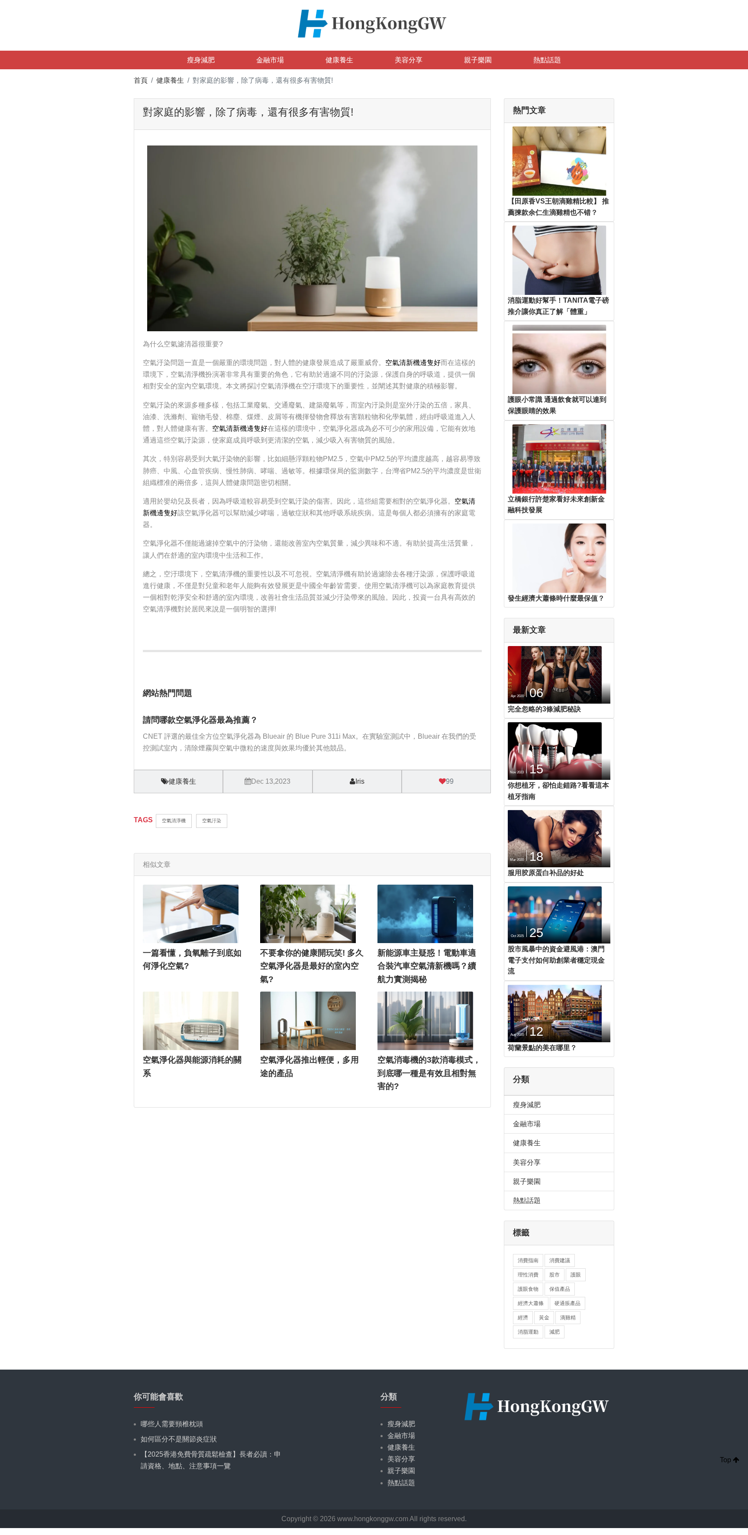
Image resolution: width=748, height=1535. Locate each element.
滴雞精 (568, 1318)
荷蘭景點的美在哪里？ (542, 1047)
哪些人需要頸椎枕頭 (172, 1424)
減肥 (554, 1332)
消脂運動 (528, 1332)
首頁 (141, 80)
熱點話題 (547, 60)
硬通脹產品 (567, 1303)
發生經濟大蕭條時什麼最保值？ (556, 598)
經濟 (523, 1318)
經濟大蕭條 (531, 1303)
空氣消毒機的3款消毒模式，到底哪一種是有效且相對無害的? (429, 1073)
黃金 (544, 1318)
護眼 (576, 1275)
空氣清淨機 (174, 820)
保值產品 (559, 1289)
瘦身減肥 (201, 60)
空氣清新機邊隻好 (413, 362)
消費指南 (528, 1260)
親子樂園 (478, 60)
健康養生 (339, 60)
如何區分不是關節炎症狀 (179, 1439)
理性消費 (528, 1275)
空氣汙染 (211, 820)
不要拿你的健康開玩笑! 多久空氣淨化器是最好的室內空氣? (312, 966)
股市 (554, 1275)
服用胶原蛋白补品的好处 (546, 872)
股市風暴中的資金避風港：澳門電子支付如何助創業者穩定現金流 (556, 960)
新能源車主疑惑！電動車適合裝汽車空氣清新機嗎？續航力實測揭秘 (426, 966)
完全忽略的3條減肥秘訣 (544, 709)
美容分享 (408, 60)
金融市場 (270, 60)
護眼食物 (528, 1289)
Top (726, 1460)
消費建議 (559, 1260)
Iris (359, 781)
